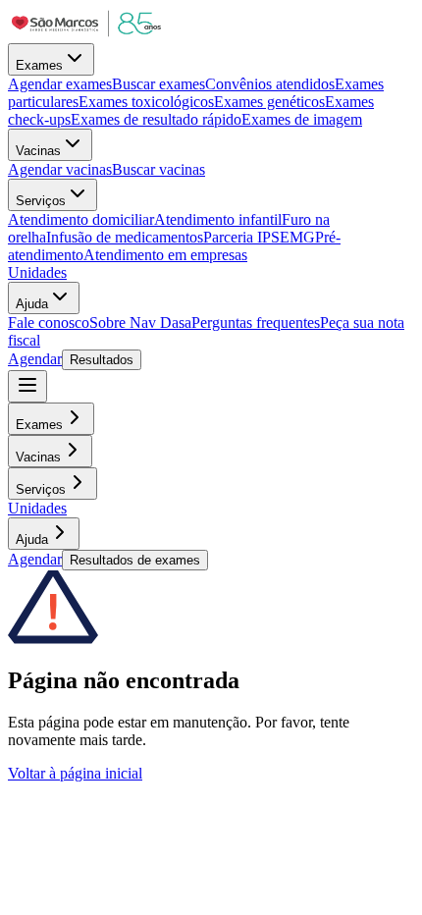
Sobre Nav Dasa (140, 322)
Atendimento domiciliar (81, 219)
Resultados (101, 359)
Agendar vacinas (60, 169)
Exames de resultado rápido (156, 119)
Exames (39, 65)
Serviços (41, 200)
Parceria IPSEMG (259, 237)
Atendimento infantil (218, 219)
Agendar (35, 358)
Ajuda (32, 303)
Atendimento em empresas (165, 254)
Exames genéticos (269, 101)
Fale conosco (48, 322)
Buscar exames (158, 84)
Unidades (37, 272)
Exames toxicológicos (146, 101)
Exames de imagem (301, 119)
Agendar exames (60, 84)
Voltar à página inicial (75, 773)
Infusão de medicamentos (124, 237)
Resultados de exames (135, 560)
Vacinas (38, 150)
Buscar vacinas (158, 169)
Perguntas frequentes (255, 322)
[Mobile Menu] (27, 386)
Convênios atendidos (270, 84)
